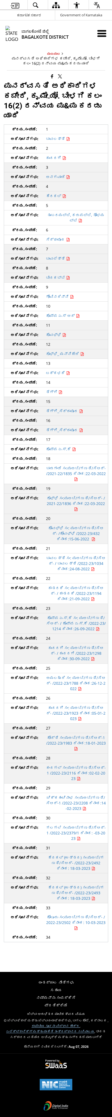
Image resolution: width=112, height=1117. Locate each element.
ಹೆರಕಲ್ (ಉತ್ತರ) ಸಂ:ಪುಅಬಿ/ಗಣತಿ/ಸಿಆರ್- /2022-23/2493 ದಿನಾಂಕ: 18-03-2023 (76, 893)
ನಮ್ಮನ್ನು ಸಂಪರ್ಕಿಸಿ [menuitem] (56, 997)
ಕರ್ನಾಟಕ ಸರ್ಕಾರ (29, 15)
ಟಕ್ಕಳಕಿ (56, 372)
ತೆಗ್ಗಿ (52, 391)
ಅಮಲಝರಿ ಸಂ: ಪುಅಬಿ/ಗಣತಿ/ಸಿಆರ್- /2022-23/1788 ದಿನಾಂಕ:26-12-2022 (75, 683)
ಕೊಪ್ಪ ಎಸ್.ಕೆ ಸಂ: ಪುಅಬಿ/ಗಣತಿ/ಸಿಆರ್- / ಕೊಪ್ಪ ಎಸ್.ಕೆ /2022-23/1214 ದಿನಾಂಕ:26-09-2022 (76, 623)
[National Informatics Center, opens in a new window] (56, 1085)
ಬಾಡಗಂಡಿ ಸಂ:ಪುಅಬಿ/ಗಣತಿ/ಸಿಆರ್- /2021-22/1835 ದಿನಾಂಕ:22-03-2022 (76, 471)
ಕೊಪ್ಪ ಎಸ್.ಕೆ (59, 449)
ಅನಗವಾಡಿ (56, 176)
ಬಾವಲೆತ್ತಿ (56, 258)
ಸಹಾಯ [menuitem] (56, 990)
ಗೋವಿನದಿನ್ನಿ (58, 296)
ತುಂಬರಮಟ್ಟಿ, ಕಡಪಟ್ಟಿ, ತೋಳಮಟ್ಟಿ (75, 217)
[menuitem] (15, 5)
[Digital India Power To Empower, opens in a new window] (56, 1106)
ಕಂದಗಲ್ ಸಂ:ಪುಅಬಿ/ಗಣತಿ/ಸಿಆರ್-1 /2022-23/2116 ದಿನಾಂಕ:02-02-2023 (76, 773)
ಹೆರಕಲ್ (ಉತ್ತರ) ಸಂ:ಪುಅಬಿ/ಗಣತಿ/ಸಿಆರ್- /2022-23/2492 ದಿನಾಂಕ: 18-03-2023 (76, 863)
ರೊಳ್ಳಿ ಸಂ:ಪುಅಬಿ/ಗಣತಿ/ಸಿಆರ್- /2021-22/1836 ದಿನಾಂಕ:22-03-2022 (76, 500)
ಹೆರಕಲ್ (54, 195)
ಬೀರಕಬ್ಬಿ (56, 277)
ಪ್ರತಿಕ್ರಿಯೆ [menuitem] (56, 1005)
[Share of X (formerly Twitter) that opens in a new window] (60, 76)
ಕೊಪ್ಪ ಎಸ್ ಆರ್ (61, 315)
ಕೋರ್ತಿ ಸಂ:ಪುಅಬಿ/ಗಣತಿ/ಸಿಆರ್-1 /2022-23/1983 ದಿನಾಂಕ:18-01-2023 (76, 740)
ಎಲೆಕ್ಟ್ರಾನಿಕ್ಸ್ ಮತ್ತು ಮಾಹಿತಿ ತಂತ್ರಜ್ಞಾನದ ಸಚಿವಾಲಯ (50, 1031)
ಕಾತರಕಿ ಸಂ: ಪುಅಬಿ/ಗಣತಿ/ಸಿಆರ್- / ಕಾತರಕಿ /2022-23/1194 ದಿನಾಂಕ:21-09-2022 (76, 593)
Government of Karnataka (81, 15)
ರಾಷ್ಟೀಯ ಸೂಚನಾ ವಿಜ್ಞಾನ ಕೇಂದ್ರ (56, 1026)
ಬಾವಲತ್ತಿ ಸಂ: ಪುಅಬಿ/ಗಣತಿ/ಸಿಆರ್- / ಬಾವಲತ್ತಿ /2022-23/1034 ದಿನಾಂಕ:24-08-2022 (75, 563)
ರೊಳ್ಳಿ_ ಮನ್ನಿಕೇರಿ (63, 353)
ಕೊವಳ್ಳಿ (54, 334)
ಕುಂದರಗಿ (54, 157)
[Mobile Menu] (102, 33)
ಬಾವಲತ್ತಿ (56, 138)
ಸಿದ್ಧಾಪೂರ (56, 239)
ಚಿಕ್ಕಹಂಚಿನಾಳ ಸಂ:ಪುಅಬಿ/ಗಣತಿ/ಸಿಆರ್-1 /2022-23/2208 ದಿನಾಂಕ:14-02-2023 (76, 803)
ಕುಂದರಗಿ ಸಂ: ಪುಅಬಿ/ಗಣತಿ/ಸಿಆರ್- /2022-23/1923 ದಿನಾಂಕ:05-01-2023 (75, 713)
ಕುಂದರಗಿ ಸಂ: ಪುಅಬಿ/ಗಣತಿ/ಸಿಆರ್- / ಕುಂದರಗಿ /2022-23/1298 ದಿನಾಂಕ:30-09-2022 (76, 653)
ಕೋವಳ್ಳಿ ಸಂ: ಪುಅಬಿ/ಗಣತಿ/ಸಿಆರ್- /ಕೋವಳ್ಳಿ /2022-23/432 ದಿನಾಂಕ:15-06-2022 (76, 533)
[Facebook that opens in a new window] (52, 76)
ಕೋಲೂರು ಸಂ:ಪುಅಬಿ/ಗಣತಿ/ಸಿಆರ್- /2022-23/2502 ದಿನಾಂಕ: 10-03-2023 (75, 919)
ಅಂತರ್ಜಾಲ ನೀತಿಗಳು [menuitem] (56, 982)
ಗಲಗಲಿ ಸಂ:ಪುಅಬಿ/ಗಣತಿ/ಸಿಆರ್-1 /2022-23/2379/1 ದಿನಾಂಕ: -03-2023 (76, 833)
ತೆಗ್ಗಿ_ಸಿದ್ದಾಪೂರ (62, 411)
